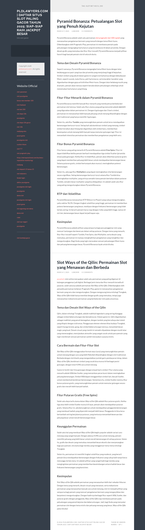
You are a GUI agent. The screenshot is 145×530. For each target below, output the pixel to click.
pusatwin (61, 279)
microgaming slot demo (25, 209)
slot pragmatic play (23, 153)
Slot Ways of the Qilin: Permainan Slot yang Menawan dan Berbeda (92, 265)
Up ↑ (120, 524)
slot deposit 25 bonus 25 (25, 169)
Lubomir (75, 31)
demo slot (20, 195)
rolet (18, 217)
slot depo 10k (21, 114)
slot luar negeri (22, 222)
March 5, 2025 (63, 272)
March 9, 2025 (63, 31)
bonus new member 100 (25, 100)
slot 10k (20, 127)
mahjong (20, 165)
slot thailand (21, 105)
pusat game (21, 136)
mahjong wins (21, 131)
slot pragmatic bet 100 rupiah (108, 38)
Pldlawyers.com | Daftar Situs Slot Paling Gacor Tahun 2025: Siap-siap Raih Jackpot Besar (32, 22)
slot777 (19, 149)
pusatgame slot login (24, 187)
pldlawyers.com (25, 69)
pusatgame (21, 118)
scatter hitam (21, 144)
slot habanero (21, 174)
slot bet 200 (21, 109)
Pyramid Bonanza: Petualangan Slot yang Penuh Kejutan (89, 24)
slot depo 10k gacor (24, 122)
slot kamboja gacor (23, 238)
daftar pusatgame (23, 182)
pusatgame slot (22, 140)
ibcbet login (21, 178)
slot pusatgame (22, 96)
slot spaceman (22, 92)
